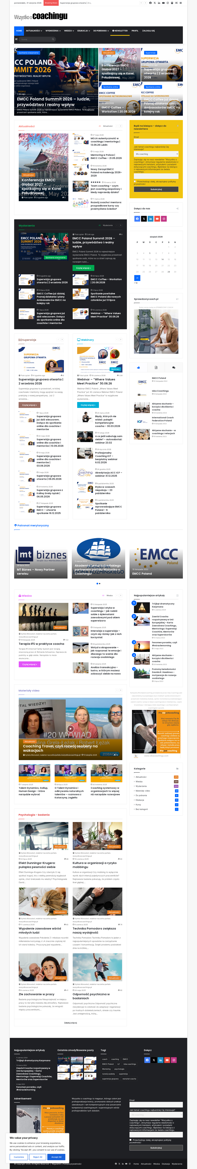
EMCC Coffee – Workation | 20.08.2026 (118, 109)
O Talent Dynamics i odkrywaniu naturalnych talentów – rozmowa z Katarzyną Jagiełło (69, 792)
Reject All (37, 1157)
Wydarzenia (52, 31)
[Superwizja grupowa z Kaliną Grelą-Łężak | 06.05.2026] (26, 490)
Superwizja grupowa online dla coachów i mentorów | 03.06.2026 (49, 460)
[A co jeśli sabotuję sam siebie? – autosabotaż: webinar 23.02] (85, 436)
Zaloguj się (148, 31)
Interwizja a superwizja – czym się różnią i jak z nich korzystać (106, 634)
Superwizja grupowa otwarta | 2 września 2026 (159, 73)
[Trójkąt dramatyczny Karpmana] (142, 607)
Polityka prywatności (72, 1164)
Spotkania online (110, 87)
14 (163, 259)
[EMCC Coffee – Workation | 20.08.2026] (120, 99)
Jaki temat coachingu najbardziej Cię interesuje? (151, 148)
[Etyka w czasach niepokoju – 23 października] (85, 487)
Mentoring (106, 1069)
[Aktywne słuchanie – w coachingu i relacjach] (142, 434)
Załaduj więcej (70, 1023)
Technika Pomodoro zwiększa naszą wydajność (94, 930)
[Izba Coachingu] (142, 394)
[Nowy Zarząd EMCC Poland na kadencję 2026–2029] (81, 169)
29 (169, 272)
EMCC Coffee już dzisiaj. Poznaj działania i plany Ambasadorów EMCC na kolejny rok (162, 105)
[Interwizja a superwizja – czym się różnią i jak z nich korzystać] (81, 631)
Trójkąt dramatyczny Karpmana (163, 605)
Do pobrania (100, 31)
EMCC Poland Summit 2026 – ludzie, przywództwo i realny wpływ (53, 101)
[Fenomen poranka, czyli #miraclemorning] (142, 646)
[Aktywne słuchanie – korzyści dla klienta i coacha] (142, 407)
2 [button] (99, 583)
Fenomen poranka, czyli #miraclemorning (164, 644)
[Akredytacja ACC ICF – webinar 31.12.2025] (85, 473)
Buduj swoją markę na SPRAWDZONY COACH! (156, 307)
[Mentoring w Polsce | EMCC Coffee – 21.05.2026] (81, 155)
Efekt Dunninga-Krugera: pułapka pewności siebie (37, 865)
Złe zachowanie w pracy (36, 994)
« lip (136, 283)
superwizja (123, 1074)
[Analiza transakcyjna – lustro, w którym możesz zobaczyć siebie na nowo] (81, 667)
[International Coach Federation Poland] (142, 421)
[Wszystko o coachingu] (40, 16)
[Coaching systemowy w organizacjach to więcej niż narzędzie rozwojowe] (106, 773)
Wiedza (68, 31)
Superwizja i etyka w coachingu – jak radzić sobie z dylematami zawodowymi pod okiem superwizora (105, 614)
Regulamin (56, 1164)
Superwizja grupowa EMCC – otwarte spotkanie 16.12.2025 (49, 510)
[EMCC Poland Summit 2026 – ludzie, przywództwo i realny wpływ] (56, 82)
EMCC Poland (159, 378)
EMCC (125, 1059)
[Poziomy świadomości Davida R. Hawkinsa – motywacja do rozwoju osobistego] (142, 673)
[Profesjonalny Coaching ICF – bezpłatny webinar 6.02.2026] (85, 453)
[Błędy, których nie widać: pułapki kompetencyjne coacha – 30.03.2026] (85, 416)
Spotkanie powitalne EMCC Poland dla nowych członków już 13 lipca (106, 297)
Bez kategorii (142, 809)
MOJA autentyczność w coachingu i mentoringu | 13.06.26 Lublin (105, 142)
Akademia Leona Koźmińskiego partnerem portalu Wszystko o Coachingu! (98, 570)
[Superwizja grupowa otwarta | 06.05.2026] (26, 476)
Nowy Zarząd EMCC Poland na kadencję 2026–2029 (106, 172)
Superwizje (151, 53)
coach (104, 1059)
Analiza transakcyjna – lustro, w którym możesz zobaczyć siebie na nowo (106, 670)
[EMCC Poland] (142, 382)
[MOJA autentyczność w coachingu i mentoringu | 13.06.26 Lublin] (81, 138)
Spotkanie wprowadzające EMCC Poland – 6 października (108, 508)
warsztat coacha (129, 1079)
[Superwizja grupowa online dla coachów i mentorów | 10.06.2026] (26, 439)
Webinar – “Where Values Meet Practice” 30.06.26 (106, 315)
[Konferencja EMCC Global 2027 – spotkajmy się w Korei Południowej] (43, 167)
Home (19, 31)
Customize (19, 1157)
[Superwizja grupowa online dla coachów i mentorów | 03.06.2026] (26, 456)
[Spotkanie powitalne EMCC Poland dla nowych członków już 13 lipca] (81, 294)
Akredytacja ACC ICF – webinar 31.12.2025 (108, 474)
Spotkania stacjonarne (29, 53)
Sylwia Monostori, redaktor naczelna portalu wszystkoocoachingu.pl (52, 755)
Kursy (138, 804)
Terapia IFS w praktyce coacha (41, 644)
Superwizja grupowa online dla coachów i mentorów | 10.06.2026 (50, 443)
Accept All (56, 1157)
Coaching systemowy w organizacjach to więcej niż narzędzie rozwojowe (105, 791)
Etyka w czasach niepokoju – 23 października (105, 490)
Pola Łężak (28, 197)
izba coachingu (130, 1064)
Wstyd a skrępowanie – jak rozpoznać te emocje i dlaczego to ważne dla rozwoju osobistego (106, 652)
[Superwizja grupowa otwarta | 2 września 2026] (162, 65)
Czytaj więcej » (83, 268)
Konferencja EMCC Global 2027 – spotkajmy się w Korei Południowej (118, 71)
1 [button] (97, 583)
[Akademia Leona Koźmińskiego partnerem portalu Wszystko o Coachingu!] (98, 556)
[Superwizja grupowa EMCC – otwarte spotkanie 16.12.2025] (26, 507)
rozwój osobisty (108, 1074)
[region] (37, 1148)
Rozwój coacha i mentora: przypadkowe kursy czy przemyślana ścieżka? (106, 206)
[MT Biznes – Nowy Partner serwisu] (40, 556)
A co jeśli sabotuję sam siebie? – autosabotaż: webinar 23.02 (108, 439)
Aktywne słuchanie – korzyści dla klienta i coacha (163, 406)
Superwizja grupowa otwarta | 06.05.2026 (49, 477)
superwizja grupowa (110, 1079)
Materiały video (143, 791)
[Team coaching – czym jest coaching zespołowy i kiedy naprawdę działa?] (81, 186)
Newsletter (121, 31)
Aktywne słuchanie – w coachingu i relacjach (164, 432)
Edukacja (82, 31)
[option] (98, 82)
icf (119, 1064)
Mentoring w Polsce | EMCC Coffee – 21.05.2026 (106, 156)
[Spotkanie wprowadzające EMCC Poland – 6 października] (85, 504)
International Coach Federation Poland (163, 419)
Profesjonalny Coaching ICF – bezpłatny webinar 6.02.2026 (106, 457)
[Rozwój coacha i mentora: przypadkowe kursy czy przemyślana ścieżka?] (81, 202)
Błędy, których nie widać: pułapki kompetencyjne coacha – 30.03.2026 (107, 421)
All (100, 126)
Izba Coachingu (160, 390)
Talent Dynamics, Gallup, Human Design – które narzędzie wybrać (33, 791)
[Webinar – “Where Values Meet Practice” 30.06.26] (81, 313)
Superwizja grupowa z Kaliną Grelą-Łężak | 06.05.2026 (50, 493)
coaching (115, 1059)
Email (136, 137)
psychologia (119, 1069)
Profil (135, 31)
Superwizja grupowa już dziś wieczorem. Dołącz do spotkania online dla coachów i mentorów (51, 318)
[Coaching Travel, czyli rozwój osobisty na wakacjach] (70, 729)
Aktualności (33, 31)
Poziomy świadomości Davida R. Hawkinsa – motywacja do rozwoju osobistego (164, 674)
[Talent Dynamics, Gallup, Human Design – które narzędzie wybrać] (34, 773)
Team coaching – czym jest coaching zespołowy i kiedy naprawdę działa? (106, 189)
